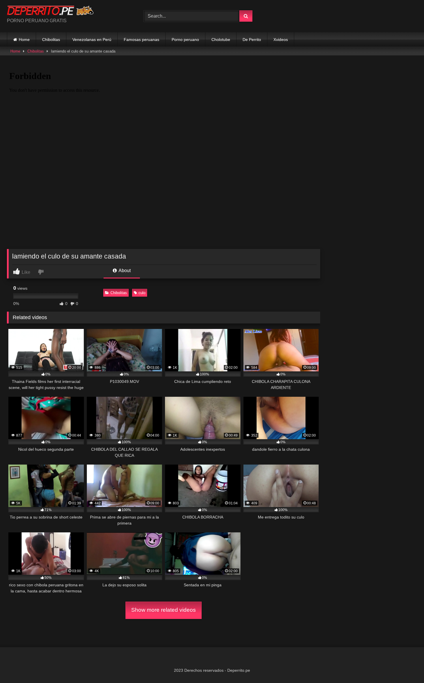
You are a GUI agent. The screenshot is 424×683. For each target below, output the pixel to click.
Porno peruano (185, 39)
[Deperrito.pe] (50, 11)
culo (141, 293)
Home (24, 39)
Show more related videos (163, 610)
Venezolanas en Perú (91, 39)
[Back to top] (406, 665)
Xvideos (280, 39)
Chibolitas (51, 39)
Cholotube (220, 39)
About (124, 270)
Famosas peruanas (141, 39)
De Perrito (252, 39)
